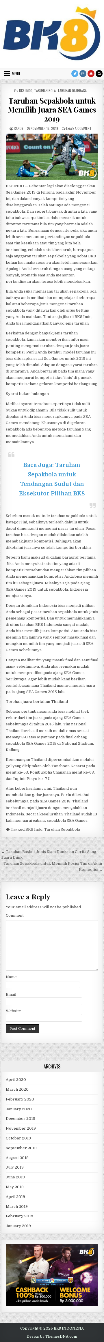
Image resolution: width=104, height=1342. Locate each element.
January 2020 (19, 1109)
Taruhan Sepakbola (62, 829)
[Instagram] (82, 73)
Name (11, 977)
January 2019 (18, 1226)
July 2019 (15, 1167)
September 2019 (21, 1148)
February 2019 (19, 1216)
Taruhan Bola (45, 90)
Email (11, 994)
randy (18, 128)
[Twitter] (74, 73)
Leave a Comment (79, 128)
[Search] (99, 73)
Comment (15, 915)
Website (13, 1011)
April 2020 (16, 1079)
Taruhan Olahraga (72, 90)
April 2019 (15, 1197)
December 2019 (20, 1118)
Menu (16, 73)
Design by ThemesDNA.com (52, 1336)
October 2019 (18, 1138)
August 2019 (17, 1158)
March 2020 (17, 1089)
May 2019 (15, 1187)
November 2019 (21, 1128)
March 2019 (17, 1206)
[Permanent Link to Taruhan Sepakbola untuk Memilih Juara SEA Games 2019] (52, 157)
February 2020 (20, 1099)
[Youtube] (91, 73)
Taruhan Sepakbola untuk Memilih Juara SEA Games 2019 (52, 109)
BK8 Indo (25, 90)
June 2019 (15, 1177)
